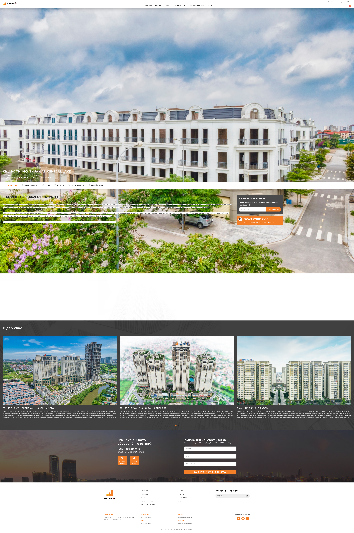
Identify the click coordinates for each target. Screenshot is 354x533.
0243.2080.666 (256, 219)
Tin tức (210, 5)
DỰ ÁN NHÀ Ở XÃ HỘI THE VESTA (252, 408)
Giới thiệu (159, 5)
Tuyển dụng (340, 2)
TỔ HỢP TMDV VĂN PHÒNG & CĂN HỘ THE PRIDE (143, 408)
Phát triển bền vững (196, 5)
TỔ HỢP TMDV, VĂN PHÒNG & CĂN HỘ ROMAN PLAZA (28, 408)
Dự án (167, 5)
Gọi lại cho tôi (273, 209)
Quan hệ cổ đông (179, 5)
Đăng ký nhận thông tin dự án (210, 472)
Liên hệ (349, 2)
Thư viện (330, 2)
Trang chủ (148, 5)
